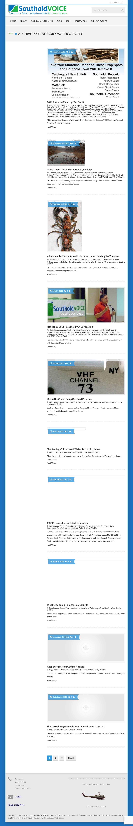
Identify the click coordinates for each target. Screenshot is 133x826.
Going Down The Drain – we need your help (69, 169)
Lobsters (65, 262)
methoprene (98, 259)
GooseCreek (90, 109)
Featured (93, 107)
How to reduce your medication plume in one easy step (75, 726)
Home (13, 21)
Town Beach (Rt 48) (100, 114)
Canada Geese (59, 526)
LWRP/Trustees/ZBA (107, 402)
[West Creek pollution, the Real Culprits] (86, 579)
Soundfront (68, 114)
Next (70, 758)
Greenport (100, 109)
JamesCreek (70, 111)
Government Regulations (82, 175)
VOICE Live (107, 177)
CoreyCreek (52, 107)
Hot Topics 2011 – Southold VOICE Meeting (70, 326)
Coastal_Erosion (102, 105)
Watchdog (108, 262)
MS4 (49, 177)
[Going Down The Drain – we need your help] (86, 153)
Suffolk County (111, 330)
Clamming (70, 526)
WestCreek (88, 116)
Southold (77, 114)
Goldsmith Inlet (77, 109)
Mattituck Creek (67, 172)
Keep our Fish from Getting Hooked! (66, 666)
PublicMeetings (107, 526)
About (23, 21)
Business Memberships (42, 21)
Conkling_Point (116, 105)
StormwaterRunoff (84, 177)
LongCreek (99, 111)
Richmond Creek (82, 172)
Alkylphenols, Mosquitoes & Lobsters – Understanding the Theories (83, 256)
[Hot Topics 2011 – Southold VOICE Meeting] (86, 305)
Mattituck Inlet (111, 111)
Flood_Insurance (110, 107)
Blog (59, 21)
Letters (77, 608)
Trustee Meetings (70, 528)
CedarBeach (77, 105)
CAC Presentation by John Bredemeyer (67, 523)
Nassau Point (58, 112)
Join (68, 21)
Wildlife (50, 264)
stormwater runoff (105, 172)
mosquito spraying (111, 259)
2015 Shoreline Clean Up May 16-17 (65, 102)
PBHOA (104, 334)
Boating (56, 402)
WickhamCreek (100, 116)
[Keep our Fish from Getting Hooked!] (86, 648)
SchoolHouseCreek (55, 114)
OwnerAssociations (83, 112)
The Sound (86, 114)
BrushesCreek (54, 105)
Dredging (66, 330)
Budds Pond (66, 105)
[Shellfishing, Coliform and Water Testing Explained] (86, 436)
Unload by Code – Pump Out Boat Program (69, 399)
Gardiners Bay (52, 109)
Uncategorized (53, 116)
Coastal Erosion (89, 105)
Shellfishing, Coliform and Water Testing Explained (74, 449)
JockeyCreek (80, 111)
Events (86, 107)
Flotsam (121, 107)
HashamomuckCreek (55, 111)
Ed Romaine (75, 330)
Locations (91, 111)
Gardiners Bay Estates (99, 332)
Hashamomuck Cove (66, 334)
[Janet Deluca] (72, 51)
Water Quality (76, 116)
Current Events (99, 21)
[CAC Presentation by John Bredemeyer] (86, 497)
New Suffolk (69, 112)
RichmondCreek (108, 112)
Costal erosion (55, 330)
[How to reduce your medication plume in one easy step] (86, 708)
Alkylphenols (54, 259)
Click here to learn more (96, 806)
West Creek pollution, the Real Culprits (67, 604)
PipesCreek (96, 112)
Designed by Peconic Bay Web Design (49, 818)
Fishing (88, 526)
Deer (76, 526)
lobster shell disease (69, 259)
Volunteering (65, 116)
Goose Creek (54, 172)
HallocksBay (110, 109)
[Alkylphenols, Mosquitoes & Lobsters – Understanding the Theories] (86, 226)
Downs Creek (77, 107)
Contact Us (80, 21)
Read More (51, 127)
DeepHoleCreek (64, 107)
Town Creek (113, 114)
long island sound (85, 259)
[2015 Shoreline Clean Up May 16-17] (86, 73)
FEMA (100, 107)
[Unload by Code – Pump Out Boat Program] (86, 377)
